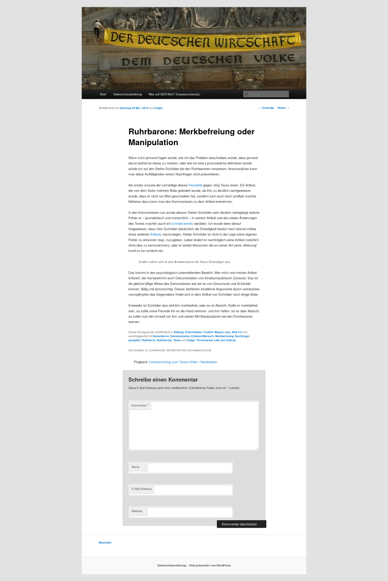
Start (103, 94)
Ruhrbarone (164, 340)
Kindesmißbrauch (202, 336)
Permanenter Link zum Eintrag (216, 340)
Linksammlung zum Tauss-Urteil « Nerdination (183, 361)
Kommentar (140, 405)
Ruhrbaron (148, 340)
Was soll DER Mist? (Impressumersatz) (174, 94)
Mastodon (105, 542)
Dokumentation (180, 336)
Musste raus (222, 332)
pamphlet (134, 340)
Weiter (283, 108)
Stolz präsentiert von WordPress (210, 565)
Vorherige (266, 108)
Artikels (155, 234)
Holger (158, 108)
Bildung (179, 332)
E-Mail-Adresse (142, 489)
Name (135, 467)
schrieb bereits (182, 223)
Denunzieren (161, 336)
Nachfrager (242, 336)
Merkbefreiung (224, 336)
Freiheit (208, 332)
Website (137, 511)
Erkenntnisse (193, 332)
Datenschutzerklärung (127, 94)
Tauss (177, 340)
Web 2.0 (237, 332)
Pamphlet (195, 185)
